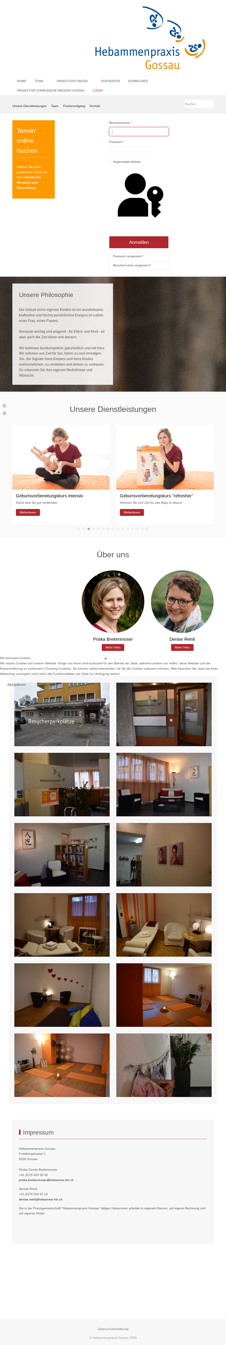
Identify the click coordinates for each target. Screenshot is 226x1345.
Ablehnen (49, 685)
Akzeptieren (16, 685)
